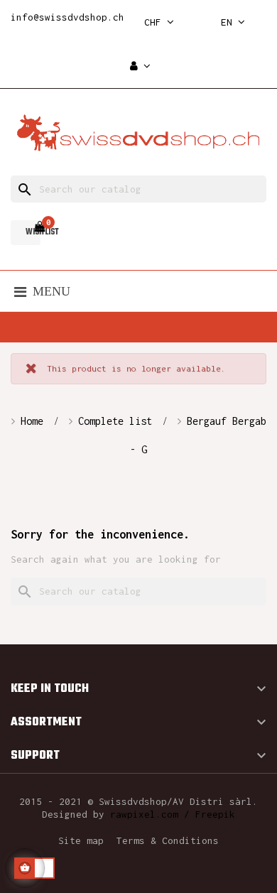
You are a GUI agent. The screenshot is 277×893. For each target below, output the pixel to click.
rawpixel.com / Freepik (172, 814)
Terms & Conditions (167, 840)
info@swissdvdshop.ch (67, 17)
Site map (81, 840)
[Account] (140, 66)
